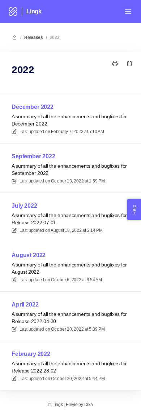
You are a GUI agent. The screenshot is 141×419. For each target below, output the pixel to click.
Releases (33, 37)
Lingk (34, 11)
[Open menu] (128, 11)
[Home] (13, 11)
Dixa (88, 404)
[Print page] (115, 63)
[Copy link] (129, 63)
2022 (55, 37)
